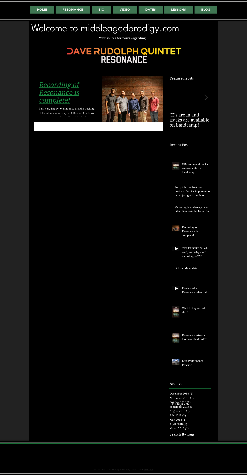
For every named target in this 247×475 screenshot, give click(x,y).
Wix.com (148, 469)
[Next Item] (206, 97)
